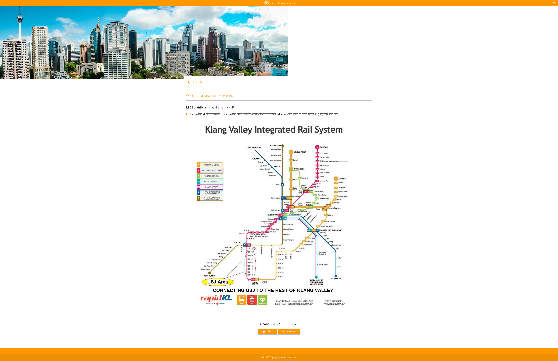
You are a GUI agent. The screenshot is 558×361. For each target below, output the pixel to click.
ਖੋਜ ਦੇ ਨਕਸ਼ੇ (197, 82)
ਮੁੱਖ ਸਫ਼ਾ (190, 95)
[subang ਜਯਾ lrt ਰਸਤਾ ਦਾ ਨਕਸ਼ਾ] (273, 317)
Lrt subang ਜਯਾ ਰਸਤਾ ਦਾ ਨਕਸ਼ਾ (217, 95)
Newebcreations (288, 357)
